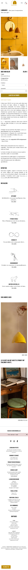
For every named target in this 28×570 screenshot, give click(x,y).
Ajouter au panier (14, 95)
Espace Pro (14, 493)
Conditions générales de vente (14, 499)
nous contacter (14, 476)
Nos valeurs (14, 482)
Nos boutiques (14, 485)
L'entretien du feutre (14, 483)
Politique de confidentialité (14, 500)
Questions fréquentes (14, 511)
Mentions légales (14, 502)
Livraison (14, 508)
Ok (26, 434)
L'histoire (14, 481)
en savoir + (14, 452)
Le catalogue (14, 486)
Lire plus (13, 201)
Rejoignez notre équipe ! (14, 487)
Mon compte (14, 507)
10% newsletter (6, 567)
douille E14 (23, 129)
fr (21, 3)
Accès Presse (14, 494)
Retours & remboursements (14, 510)
